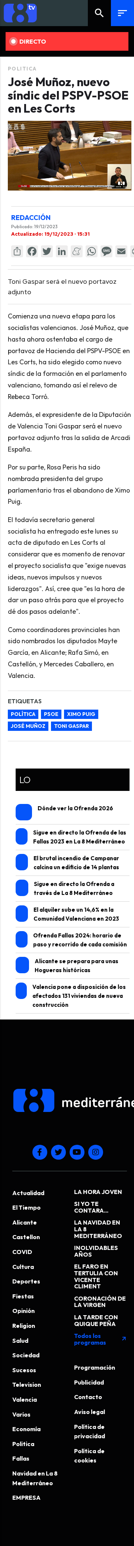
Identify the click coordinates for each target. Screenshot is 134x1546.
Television (26, 1384)
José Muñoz (28, 726)
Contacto (88, 1397)
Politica (22, 68)
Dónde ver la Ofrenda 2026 (75, 808)
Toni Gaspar (71, 726)
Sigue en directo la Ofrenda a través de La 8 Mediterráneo (74, 888)
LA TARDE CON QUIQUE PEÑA (96, 1320)
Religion (23, 1325)
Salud (20, 1340)
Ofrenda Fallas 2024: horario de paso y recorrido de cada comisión (80, 940)
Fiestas (23, 1296)
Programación (94, 1367)
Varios (21, 1414)
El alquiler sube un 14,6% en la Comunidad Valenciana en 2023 (76, 914)
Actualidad (28, 1193)
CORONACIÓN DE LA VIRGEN (100, 1302)
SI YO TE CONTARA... (91, 1207)
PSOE (51, 714)
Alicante (24, 1222)
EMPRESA (26, 1497)
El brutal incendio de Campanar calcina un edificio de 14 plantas (76, 863)
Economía (26, 1429)
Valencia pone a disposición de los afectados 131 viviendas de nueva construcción (79, 995)
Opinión (23, 1310)
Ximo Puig (81, 714)
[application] (69, 156)
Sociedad (25, 1355)
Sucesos (24, 1370)
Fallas (20, 1458)
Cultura (23, 1266)
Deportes (26, 1281)
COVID (22, 1252)
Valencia (24, 1399)
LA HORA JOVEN (98, 1191)
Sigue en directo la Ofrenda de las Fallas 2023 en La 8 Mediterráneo (79, 837)
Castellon (26, 1237)
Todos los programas (100, 1339)
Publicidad (89, 1382)
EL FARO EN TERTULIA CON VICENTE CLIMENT (96, 1276)
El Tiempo (26, 1207)
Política (23, 714)
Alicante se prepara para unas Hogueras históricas (76, 966)
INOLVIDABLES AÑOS (96, 1251)
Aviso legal (89, 1411)
